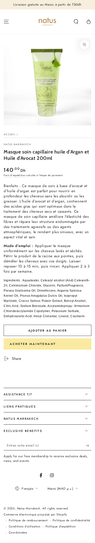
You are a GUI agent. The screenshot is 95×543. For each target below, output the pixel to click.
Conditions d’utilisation (24, 526)
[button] (76, 22)
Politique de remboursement (28, 520)
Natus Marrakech (17, 144)
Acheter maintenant (33, 344)
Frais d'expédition (14, 175)
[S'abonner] (88, 445)
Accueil (10, 134)
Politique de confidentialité (71, 520)
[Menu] (6, 22)
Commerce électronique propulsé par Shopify (35, 515)
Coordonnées (18, 533)
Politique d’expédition (61, 526)
